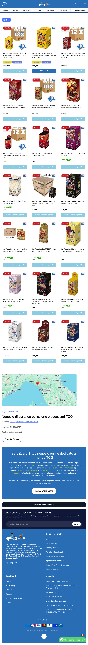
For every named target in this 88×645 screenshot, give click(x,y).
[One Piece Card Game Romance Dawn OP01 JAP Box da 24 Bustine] (73, 331)
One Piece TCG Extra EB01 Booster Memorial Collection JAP (15, 300)
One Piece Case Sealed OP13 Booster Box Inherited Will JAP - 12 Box (15, 155)
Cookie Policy (51, 543)
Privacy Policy (52, 548)
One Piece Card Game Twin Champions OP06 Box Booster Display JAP (42, 301)
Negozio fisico (28, 10)
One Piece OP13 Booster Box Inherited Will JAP (42, 154)
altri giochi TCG (49, 470)
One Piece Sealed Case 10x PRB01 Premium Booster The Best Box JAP (44, 107)
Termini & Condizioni (54, 552)
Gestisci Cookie (12, 558)
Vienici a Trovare (12, 439)
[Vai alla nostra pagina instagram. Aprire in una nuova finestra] (11, 563)
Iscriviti (76, 524)
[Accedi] (79, 4)
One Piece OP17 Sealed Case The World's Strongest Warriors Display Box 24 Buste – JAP (15, 55)
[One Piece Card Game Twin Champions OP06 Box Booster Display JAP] (44, 284)
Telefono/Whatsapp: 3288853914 (59, 605)
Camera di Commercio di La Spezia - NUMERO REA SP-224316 (61, 610)
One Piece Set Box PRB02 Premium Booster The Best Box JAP (71, 107)
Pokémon (55, 468)
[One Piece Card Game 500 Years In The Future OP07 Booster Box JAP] (73, 233)
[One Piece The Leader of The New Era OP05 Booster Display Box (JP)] (15, 331)
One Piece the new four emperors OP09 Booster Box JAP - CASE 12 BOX (43, 203)
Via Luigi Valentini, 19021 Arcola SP (24, 422)
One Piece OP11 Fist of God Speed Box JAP (73, 154)
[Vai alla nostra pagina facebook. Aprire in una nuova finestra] (7, 563)
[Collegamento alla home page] (15, 537)
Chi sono (5, 10)
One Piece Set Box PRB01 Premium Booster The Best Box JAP (44, 250)
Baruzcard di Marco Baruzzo (57, 581)
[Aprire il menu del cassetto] (4, 4)
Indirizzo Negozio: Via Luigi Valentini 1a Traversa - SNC (61, 586)
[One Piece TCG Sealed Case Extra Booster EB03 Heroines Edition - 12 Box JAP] (73, 38)
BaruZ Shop (10, 585)
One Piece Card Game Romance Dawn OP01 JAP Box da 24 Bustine (72, 349)
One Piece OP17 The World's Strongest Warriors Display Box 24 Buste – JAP (44, 55)
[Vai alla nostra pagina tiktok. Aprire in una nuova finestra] (16, 563)
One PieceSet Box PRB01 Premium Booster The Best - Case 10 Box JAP (15, 251)
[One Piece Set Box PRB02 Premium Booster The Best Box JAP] (73, 90)
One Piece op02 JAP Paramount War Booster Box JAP (43, 348)
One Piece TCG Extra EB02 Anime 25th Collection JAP (14, 202)
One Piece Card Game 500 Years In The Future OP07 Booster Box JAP (72, 251)
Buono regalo (64, 10)
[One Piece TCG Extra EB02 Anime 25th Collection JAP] (15, 185)
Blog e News (50, 10)
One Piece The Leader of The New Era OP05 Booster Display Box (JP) (15, 348)
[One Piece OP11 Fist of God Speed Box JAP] (73, 138)
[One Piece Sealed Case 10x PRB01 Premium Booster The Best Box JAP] (44, 90)
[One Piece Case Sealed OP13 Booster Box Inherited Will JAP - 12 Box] (15, 138)
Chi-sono (9, 590)
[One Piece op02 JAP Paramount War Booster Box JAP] (44, 331)
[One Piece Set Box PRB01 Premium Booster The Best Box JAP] (44, 233)
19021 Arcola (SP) (53, 592)
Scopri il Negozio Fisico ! (16, 598)
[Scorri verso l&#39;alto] (44, 636)
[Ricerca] (74, 4)
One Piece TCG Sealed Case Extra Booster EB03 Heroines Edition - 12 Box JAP (73, 55)
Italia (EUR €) (42, 620)
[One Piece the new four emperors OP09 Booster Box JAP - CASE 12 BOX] (44, 185)
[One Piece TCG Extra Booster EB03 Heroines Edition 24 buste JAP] (15, 90)
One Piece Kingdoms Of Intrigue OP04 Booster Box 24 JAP (72, 300)
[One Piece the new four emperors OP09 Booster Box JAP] (73, 185)
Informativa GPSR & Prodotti (57, 556)
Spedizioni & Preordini (55, 561)
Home (8, 581)
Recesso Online (52, 569)
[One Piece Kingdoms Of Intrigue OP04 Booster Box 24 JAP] (73, 284)
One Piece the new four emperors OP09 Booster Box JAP (72, 202)
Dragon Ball (46, 468)
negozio (31, 465)
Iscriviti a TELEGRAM (44, 491)
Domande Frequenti (79, 10)
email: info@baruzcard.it (56, 601)
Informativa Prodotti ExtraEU (57, 565)
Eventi (40, 10)
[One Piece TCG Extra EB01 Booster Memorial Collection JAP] (15, 284)
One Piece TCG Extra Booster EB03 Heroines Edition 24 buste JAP (14, 107)
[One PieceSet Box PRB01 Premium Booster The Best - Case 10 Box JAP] (15, 233)
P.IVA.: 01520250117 (54, 597)
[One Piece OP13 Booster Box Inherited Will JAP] (44, 138)
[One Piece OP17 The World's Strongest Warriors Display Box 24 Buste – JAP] (44, 38)
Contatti (15, 10)
